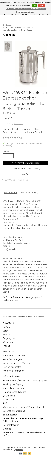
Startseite (7, 25)
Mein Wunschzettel (12, 367)
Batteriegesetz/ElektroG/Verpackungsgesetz (25, 380)
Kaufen (25, 174)
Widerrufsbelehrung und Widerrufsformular (24, 407)
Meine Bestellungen (12, 359)
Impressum (8, 399)
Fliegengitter (9, 338)
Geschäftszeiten (11, 425)
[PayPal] (25, 453)
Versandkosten (18, 124)
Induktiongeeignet (31, 297)
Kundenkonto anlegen (14, 355)
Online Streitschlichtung (14, 392)
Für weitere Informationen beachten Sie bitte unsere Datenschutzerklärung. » (26, 10)
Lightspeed (18, 450)
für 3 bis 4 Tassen (11, 297)
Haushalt (7, 334)
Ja (35, 5)
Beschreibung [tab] (11, 192)
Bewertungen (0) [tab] (29, 192)
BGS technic (9, 395)
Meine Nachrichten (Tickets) (16, 363)
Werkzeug (8, 342)
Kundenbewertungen (13, 388)
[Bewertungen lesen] (11, 138)
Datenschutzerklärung (14, 411)
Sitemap (7, 428)
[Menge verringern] (5, 156)
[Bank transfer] (20, 453)
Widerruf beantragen (13, 370)
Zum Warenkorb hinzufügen (25, 163)
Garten (6, 327)
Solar (5, 330)
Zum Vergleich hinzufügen (16, 180)
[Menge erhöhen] (11, 156)
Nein (41, 5)
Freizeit (6, 345)
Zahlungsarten (10, 414)
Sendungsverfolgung (13, 384)
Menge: (6, 151)
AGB (5, 403)
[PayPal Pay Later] (29, 453)
